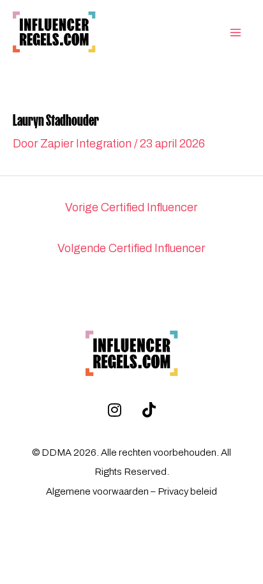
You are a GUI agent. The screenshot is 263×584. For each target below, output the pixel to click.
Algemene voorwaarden (97, 491)
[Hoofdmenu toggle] (235, 32)
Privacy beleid (187, 491)
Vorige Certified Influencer (131, 207)
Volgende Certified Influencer (131, 248)
